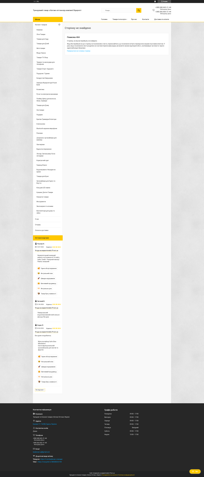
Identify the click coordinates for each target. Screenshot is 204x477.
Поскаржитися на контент (109, 475)
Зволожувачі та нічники (45, 206)
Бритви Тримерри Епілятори (46, 119)
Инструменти (41, 201)
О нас (37, 219)
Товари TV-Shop (42, 57)
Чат (196, 471)
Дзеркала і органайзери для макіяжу (47, 139)
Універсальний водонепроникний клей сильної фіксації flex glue (49, 315)
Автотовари (41, 48)
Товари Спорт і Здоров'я (45, 69)
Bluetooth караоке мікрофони (47, 128)
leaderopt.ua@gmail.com (41, 452)
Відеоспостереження (44, 149)
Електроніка (41, 124)
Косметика (40, 89)
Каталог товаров (41, 25)
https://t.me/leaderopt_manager (51, 459)
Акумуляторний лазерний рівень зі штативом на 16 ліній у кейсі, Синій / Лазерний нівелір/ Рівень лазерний (49, 258)
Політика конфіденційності (126, 475)
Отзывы (38, 225)
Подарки (40, 115)
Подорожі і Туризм (43, 73)
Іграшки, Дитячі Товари (45, 192)
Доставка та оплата (161, 19)
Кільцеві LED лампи (43, 188)
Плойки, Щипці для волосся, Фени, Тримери (46, 100)
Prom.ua (112, 473)
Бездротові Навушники (45, 78)
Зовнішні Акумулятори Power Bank (47, 84)
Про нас (134, 19)
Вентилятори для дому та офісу (46, 212)
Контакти (145, 19)
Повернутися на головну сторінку (78, 51)
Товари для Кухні (43, 176)
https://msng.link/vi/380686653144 (50, 462)
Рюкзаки (40, 133)
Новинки (39, 30)
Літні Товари (41, 34)
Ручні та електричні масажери (47, 94)
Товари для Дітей (43, 43)
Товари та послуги (119, 19)
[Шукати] (138, 10)
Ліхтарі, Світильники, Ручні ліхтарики (46, 155)
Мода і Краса (41, 53)
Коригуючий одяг (43, 160)
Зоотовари (40, 110)
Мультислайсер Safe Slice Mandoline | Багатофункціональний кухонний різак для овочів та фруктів (48, 346)
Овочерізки (41, 144)
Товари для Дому (43, 105)
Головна (104, 19)
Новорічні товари (43, 197)
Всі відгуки (39, 390)
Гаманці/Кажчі (42, 165)
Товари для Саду (42, 39)
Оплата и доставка (41, 230)
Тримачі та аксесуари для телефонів (46, 63)
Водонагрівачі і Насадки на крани (46, 171)
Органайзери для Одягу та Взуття (46, 182)
